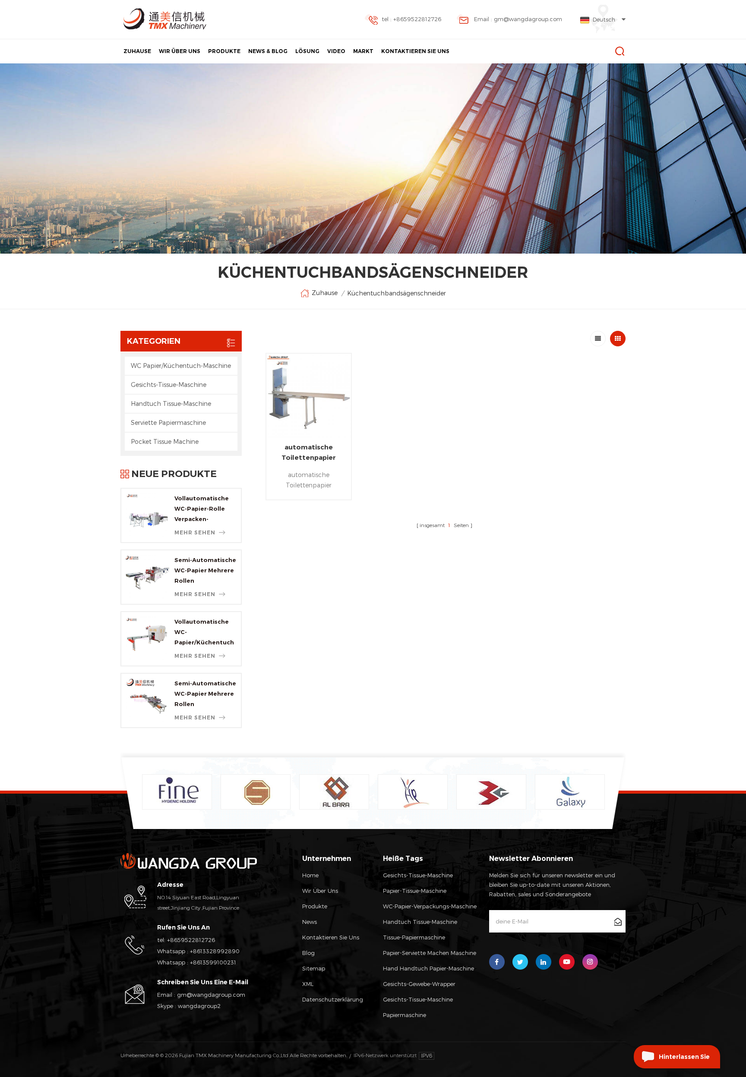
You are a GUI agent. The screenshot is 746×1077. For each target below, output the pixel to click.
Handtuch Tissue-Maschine (171, 403)
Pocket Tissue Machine (165, 441)
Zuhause (137, 51)
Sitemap (313, 968)
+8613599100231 (213, 962)
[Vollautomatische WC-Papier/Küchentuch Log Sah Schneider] (148, 638)
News (309, 921)
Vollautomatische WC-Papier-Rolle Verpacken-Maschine (201, 509)
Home (310, 875)
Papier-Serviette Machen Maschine (429, 952)
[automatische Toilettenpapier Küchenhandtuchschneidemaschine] (309, 396)
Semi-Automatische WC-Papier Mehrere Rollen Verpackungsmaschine (205, 571)
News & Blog (268, 51)
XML (307, 983)
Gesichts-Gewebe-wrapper (419, 983)
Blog (308, 952)
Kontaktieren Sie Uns (415, 51)
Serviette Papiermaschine (168, 422)
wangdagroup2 (199, 1005)
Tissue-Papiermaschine (414, 937)
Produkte (224, 51)
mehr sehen (194, 532)
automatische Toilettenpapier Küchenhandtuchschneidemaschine (308, 453)
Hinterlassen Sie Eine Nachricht (684, 1060)
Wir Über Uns (179, 51)
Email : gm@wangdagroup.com (518, 19)
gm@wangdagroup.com (211, 994)
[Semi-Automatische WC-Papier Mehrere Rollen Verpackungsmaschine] (148, 577)
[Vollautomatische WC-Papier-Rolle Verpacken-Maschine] (148, 515)
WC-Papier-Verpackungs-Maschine (430, 906)
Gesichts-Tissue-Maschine (168, 384)
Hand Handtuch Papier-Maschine (428, 968)
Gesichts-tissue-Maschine (418, 999)
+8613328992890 (215, 951)
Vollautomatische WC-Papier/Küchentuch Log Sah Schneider (204, 632)
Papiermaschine (404, 1014)
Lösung (307, 51)
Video (336, 51)
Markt (363, 51)
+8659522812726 (191, 939)
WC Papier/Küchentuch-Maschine (181, 365)
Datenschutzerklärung (332, 999)
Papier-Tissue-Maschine (414, 890)
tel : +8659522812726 (411, 19)
